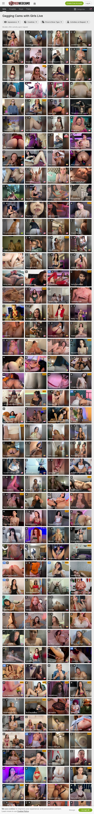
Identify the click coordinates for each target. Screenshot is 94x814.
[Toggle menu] (3, 3)
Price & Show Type (52, 22)
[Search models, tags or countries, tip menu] (90, 9)
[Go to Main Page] (19, 3)
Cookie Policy (23, 811)
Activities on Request (78, 22)
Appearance (12, 22)
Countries (31, 22)
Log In (88, 3)
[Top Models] (34, 3)
